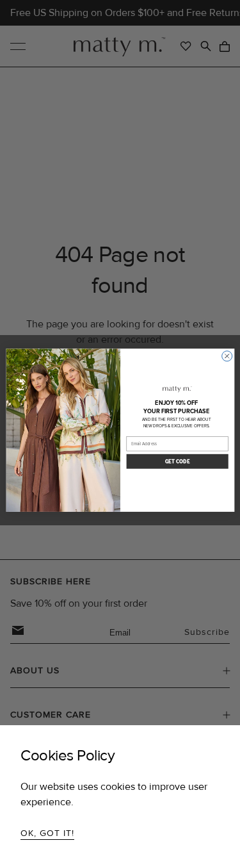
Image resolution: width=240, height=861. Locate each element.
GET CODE (176, 461)
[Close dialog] (226, 356)
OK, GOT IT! (47, 833)
